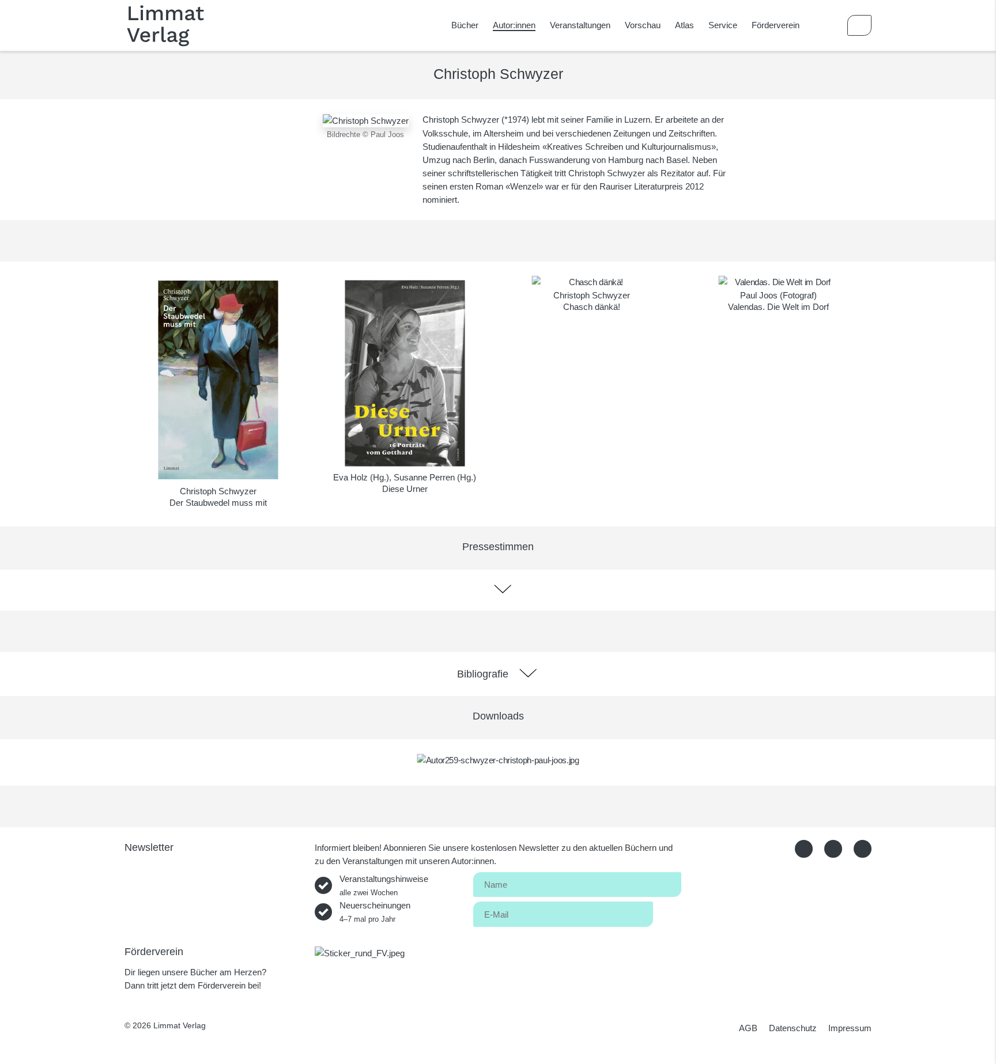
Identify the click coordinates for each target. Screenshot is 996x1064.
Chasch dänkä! (591, 307)
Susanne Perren (424, 477)
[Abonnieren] (667, 912)
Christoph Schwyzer (218, 491)
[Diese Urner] (405, 373)
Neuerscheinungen (374, 911)
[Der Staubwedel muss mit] (218, 379)
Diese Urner (405, 489)
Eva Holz (350, 477)
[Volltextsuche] (826, 25)
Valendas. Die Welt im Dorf (778, 307)
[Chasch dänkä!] (592, 282)
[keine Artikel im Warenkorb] (859, 25)
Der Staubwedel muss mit (218, 503)
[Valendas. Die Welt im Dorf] (778, 282)
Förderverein (775, 25)
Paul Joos (759, 295)
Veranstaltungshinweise (383, 885)
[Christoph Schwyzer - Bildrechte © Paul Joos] (366, 119)
